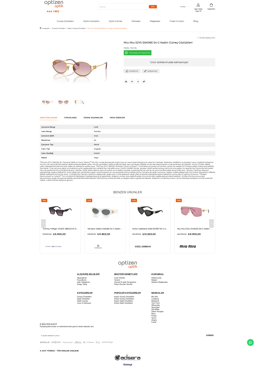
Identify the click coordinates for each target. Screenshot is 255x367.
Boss (153, 314)
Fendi (153, 322)
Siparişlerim (82, 278)
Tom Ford (155, 303)
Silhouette (155, 305)
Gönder (210, 335)
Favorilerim (81, 280)
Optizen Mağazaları (159, 282)
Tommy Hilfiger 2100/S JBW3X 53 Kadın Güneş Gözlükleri (60, 229)
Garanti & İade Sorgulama (125, 282)
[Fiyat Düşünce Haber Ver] (138, 81)
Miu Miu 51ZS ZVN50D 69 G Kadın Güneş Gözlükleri (194, 229)
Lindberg (155, 299)
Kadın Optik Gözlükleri (123, 301)
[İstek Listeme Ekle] (126, 81)
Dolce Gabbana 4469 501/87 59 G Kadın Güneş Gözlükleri (150, 229)
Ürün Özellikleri (48, 118)
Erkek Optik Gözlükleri (123, 303)
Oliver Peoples (157, 311)
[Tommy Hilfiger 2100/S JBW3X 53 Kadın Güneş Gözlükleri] (60, 211)
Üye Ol (198, 11)
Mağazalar (155, 21)
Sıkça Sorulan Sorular (123, 284)
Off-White (155, 309)
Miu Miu (154, 297)
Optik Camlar (115, 21)
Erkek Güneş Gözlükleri (124, 299)
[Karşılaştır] (132, 81)
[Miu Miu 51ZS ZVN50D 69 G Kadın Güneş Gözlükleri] (195, 211)
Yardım (117, 280)
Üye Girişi (198, 9)
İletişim (154, 280)
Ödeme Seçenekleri (93, 118)
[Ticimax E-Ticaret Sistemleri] (127, 365)
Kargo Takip (82, 284)
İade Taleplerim (83, 282)
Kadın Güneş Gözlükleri (124, 297)
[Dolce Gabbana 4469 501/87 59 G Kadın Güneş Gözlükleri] (150, 211)
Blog (195, 21)
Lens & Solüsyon (84, 303)
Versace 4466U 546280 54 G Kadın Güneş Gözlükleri (105, 229)
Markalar (136, 21)
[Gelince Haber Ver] (144, 81)
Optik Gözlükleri (91, 21)
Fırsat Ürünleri (177, 21)
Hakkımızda (156, 278)
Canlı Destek (119, 278)
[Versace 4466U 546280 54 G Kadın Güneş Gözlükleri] (105, 211)
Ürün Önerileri (117, 118)
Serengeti (155, 307)
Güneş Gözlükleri (65, 21)
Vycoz (153, 318)
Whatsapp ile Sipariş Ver (139, 53)
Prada (153, 316)
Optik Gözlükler (83, 299)
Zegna (154, 320)
